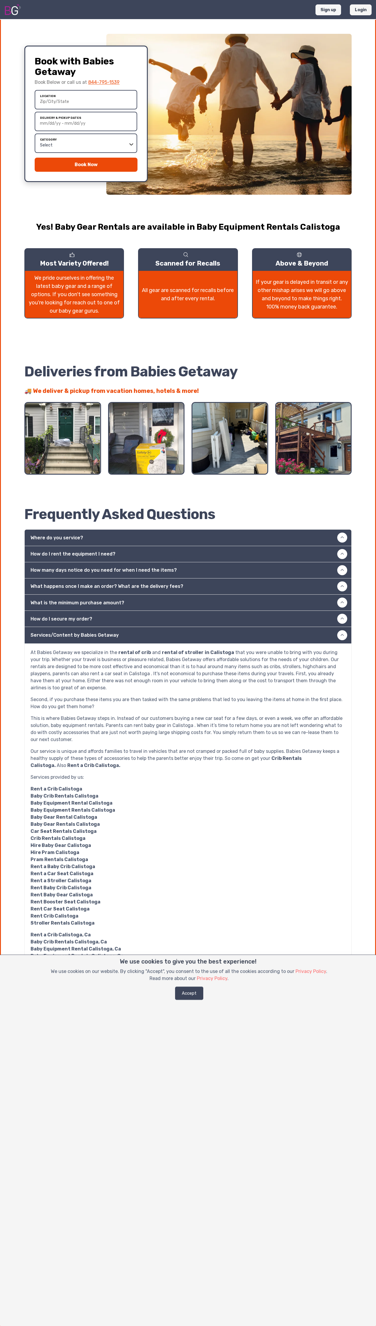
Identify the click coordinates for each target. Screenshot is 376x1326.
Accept (189, 993)
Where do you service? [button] (57, 538)
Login (361, 9)
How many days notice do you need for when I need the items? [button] (104, 570)
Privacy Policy (311, 971)
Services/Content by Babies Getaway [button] (75, 635)
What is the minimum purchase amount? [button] (77, 603)
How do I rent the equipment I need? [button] (73, 554)
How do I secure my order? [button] (61, 619)
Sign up (328, 9)
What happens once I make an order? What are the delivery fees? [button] (107, 586)
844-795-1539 (104, 82)
